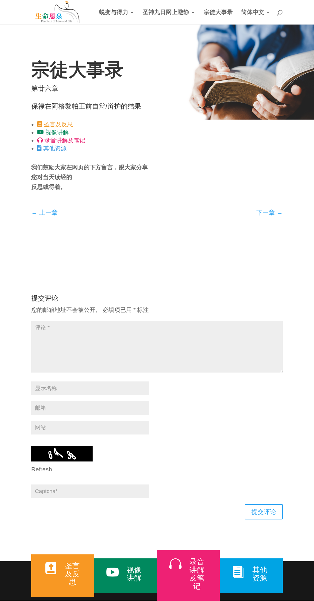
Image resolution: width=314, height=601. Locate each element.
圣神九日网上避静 (166, 12)
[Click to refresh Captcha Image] (62, 453)
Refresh (41, 469)
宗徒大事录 (218, 12)
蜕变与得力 (113, 12)
